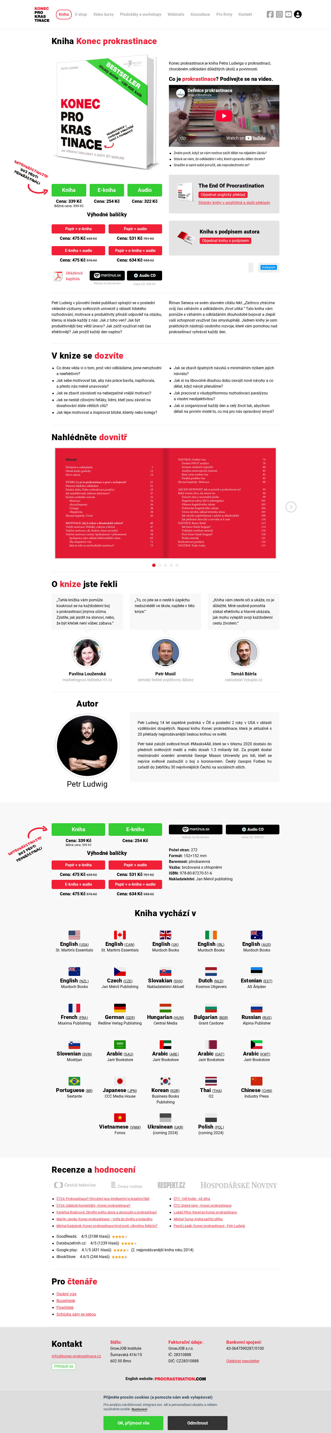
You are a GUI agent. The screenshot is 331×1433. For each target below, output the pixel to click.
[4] (171, 565)
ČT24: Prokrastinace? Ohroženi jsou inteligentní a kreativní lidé (102, 1199)
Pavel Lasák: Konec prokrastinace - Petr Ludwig (209, 1226)
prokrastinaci (259, 63)
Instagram (269, 267)
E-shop (81, 14)
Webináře (176, 14)
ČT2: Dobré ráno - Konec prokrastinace (202, 1206)
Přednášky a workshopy (140, 14)
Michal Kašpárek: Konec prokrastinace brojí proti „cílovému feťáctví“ (107, 1226)
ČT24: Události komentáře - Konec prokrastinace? (93, 1206)
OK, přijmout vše (134, 1422)
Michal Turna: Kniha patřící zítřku (198, 1219)
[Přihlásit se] (298, 14)
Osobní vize (66, 1294)
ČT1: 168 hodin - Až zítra (192, 1199)
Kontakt (245, 14)
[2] (159, 565)
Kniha (64, 14)
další (291, 507)
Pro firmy (224, 14)
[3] (165, 565)
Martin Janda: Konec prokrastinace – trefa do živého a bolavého (104, 1219)
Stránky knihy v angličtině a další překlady (234, 202)
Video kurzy (103, 14)
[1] (154, 565)
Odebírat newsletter (242, 1361)
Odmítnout (197, 1422)
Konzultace (200, 14)
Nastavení (139, 1409)
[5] (177, 565)
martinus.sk (107, 275)
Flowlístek (65, 1307)
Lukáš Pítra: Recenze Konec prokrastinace (205, 1212)
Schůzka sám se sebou (76, 1314)
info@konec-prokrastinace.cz (76, 1356)
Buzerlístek (65, 1300)
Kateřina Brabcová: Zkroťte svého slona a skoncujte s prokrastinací (106, 1212)
